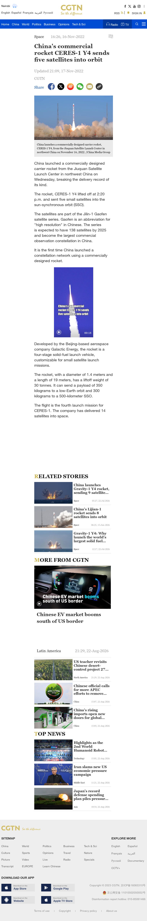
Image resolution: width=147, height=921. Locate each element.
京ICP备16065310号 (133, 885)
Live (45, 859)
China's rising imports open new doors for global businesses (89, 714)
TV (127, 24)
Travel (67, 852)
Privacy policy (88, 910)
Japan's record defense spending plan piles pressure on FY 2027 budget (90, 795)
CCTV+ (115, 868)
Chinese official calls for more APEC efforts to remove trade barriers (91, 690)
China (15, 24)
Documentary (136, 860)
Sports (26, 852)
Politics (36, 24)
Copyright (65, 910)
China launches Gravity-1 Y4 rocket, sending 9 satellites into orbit (91, 489)
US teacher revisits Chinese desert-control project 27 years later (90, 665)
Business (50, 24)
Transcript (7, 866)
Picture (5, 859)
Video (25, 859)
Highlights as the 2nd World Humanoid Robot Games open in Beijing (89, 746)
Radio (114, 24)
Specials (89, 859)
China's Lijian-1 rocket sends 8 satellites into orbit (90, 513)
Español (16, 12)
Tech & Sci (78, 24)
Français (28, 12)
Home (5, 24)
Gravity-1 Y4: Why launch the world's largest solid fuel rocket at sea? (90, 537)
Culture (5, 852)
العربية (38, 12)
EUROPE (27, 866)
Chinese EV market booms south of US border (69, 618)
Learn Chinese (51, 866)
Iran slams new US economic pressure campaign (90, 771)
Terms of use (42, 910)
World (25, 24)
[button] (59, 332)
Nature (88, 852)
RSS (117, 13)
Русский (48, 12)
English (5, 12)
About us (111, 910)
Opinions (63, 24)
